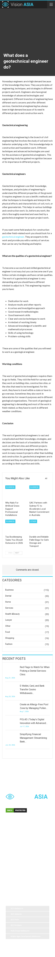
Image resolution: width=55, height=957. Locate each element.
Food (7, 632)
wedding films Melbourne (18, 853)
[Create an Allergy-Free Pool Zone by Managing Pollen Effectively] (11, 707)
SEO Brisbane (16, 925)
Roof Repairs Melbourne (17, 883)
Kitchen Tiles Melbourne (18, 877)
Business (10, 487)
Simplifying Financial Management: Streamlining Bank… (33, 738)
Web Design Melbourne (20, 931)
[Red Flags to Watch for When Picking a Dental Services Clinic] (11, 670)
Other (33, 521)
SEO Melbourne (17, 909)
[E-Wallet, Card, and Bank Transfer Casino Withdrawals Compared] (11, 688)
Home (8, 602)
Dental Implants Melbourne (19, 847)
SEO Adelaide (16, 914)
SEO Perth (15, 920)
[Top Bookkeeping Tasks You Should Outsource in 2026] (15, 527)
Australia (36, 853)
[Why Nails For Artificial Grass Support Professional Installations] (15, 492)
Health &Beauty (12, 614)
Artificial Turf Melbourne (17, 836)
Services (9, 608)
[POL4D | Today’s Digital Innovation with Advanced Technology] (11, 722)
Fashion (8, 644)
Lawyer (8, 620)
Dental (8, 596)
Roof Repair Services (16, 871)
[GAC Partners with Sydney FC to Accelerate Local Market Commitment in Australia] (39, 492)
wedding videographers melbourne (22, 865)
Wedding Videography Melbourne (21, 859)
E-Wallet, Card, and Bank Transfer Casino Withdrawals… (32, 689)
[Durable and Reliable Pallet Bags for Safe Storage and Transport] (39, 527)
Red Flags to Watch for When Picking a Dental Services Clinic (35, 671)
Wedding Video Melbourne (18, 842)
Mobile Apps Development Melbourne (25, 936)
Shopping (9, 638)
